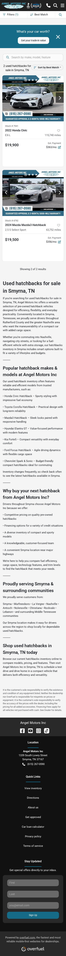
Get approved (33, 817)
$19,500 (12, 240)
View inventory (33, 788)
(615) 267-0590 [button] (36, 764)
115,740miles (53, 135)
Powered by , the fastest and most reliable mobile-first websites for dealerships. (33, 939)
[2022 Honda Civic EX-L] (33, 98)
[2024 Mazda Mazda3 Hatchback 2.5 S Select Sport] (33, 193)
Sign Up (33, 915)
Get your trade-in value (33, 40)
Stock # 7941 (11, 126)
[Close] (58, 37)
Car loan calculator (33, 826)
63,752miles (53, 229)
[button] (48, 5)
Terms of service (33, 845)
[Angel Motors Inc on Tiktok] (45, 730)
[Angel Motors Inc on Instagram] (37, 730)
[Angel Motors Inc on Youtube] (29, 730)
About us (33, 807)
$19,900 (12, 145)
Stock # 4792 (11, 220)
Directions (33, 797)
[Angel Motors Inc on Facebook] (21, 730)
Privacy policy (33, 836)
